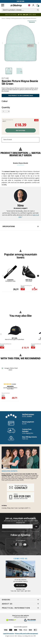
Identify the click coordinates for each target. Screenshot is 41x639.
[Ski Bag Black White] (10, 272)
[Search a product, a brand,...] (37, 10)
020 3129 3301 (22, 496)
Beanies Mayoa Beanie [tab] (20, 163)
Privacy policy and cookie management (26, 633)
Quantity (6, 107)
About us (7, 604)
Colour (5, 101)
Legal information (8, 633)
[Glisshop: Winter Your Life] (16, 5)
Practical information (16, 608)
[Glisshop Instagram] (20, 545)
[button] (20, 226)
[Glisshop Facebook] (16, 545)
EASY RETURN (20, 1)
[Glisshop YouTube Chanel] (25, 545)
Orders (6, 600)
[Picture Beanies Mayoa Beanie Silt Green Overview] (20, 43)
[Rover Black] (29, 272)
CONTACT (20, 488)
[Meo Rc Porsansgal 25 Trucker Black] (14, 330)
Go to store (20, 585)
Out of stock (20, 130)
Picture (5, 78)
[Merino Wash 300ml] (10, 374)
